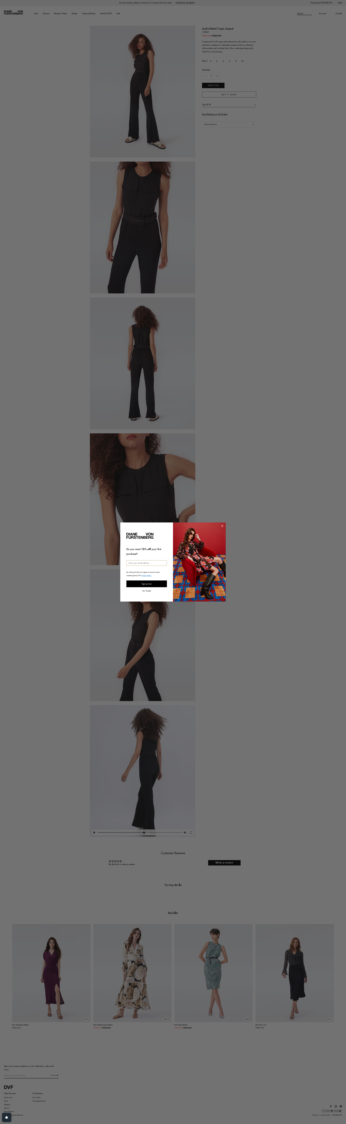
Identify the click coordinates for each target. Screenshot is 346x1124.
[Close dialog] (222, 526)
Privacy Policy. (147, 575)
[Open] (6, 1117)
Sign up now (147, 584)
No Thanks (146, 590)
